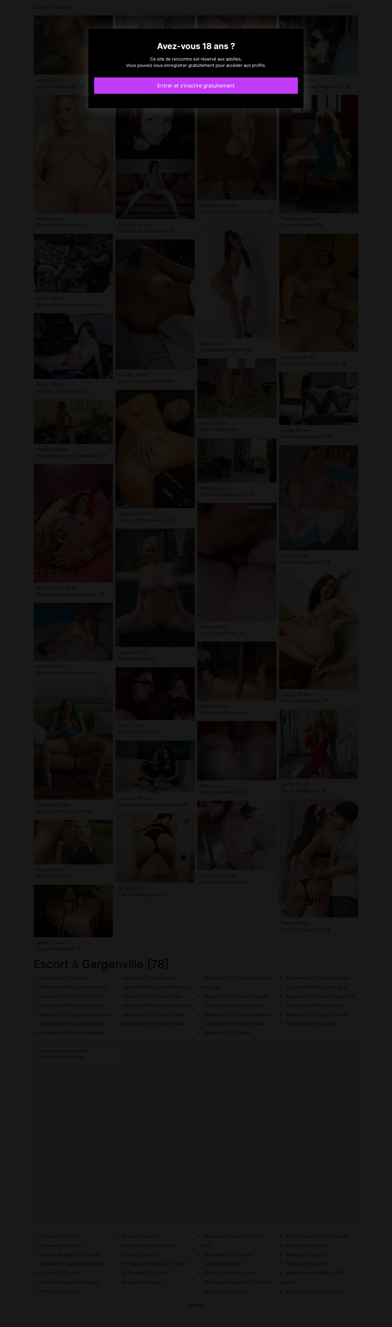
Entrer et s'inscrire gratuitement (196, 86)
